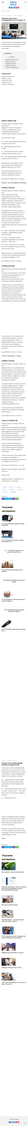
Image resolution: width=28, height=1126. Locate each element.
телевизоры (13, 491)
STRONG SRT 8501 (10, 63)
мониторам (13, 457)
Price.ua (5, 471)
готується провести (21, 832)
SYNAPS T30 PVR (10, 65)
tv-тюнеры (12, 489)
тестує (3, 830)
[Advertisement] (14, 102)
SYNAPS (11, 487)
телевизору (5, 338)
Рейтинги (9, 15)
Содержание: (11, 56)
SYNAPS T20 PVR (10, 61)
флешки (17, 202)
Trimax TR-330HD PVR (11, 67)
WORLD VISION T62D (11, 59)
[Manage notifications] (25, 1123)
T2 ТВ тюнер (18, 487)
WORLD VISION (20, 489)
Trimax (5, 489)
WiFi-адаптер (16, 175)
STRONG (5, 487)
